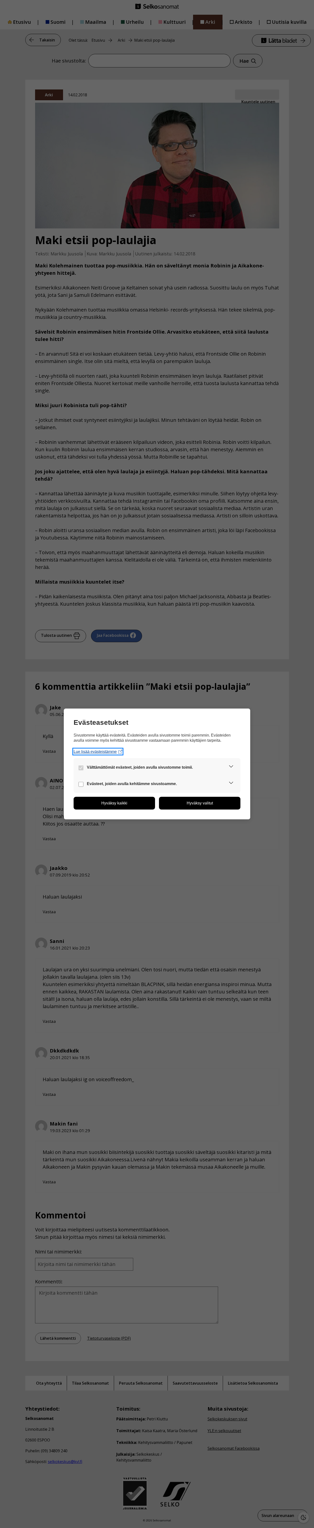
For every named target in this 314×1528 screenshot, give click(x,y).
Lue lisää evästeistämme (95, 752)
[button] (231, 767)
